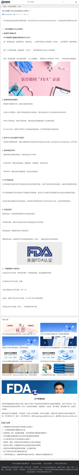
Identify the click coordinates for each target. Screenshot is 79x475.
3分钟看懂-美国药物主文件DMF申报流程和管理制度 (21, 436)
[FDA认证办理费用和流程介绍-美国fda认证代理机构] (1, 6)
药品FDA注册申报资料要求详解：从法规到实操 (19, 448)
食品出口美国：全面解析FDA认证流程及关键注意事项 (22, 445)
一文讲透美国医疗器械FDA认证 (14, 430)
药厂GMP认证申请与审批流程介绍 (15, 451)
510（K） (24, 290)
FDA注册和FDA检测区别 (20, 463)
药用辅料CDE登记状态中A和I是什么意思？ (18, 427)
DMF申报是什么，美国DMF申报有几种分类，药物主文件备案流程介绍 (28, 454)
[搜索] (62, 2)
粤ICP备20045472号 (44, 472)
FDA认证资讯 (12, 6)
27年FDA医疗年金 (60, 463)
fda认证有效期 (36, 463)
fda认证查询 (48, 463)
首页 (4, 6)
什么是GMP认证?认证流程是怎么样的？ (17, 439)
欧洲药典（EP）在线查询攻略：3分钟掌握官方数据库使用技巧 (25, 433)
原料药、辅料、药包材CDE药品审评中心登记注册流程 (22, 442)
